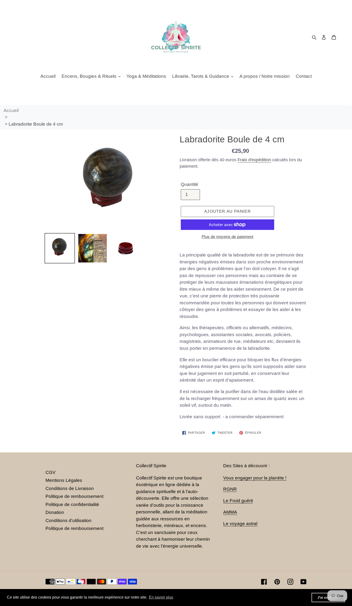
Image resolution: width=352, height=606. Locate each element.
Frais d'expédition (254, 159)
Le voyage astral (240, 523)
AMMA (230, 512)
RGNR (230, 489)
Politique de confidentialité (72, 504)
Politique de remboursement (74, 496)
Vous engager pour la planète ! (254, 477)
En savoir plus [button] (161, 597)
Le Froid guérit (238, 500)
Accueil (11, 110)
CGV (50, 472)
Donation (54, 512)
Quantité (189, 184)
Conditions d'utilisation (68, 520)
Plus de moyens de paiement (227, 236)
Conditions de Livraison (69, 488)
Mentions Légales (63, 480)
